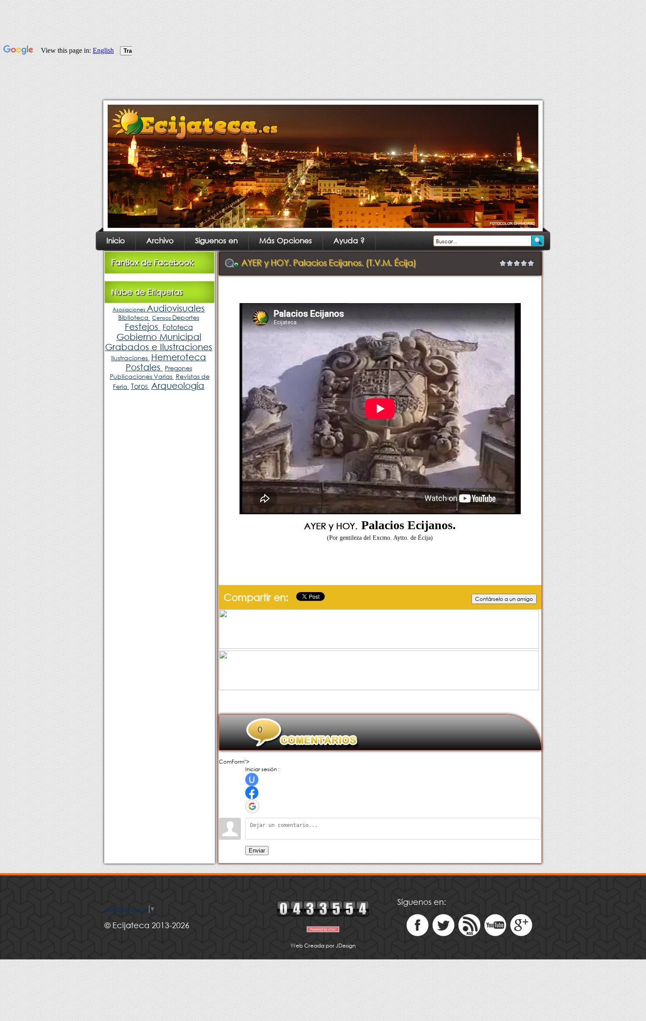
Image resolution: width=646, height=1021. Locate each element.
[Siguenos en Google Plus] (521, 934)
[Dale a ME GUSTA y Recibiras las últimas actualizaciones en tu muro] (417, 934)
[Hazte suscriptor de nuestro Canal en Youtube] (495, 934)
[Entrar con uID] (251, 779)
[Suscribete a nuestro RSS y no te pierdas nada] (469, 934)
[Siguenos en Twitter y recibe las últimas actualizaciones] (443, 934)
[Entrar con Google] (252, 806)
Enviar (257, 850)
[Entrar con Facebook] (251, 792)
